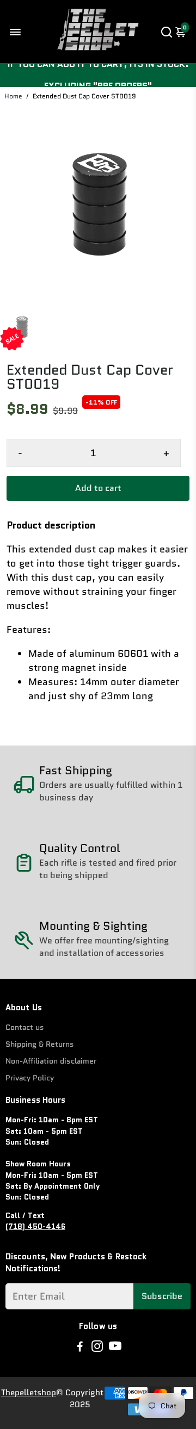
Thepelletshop (28, 1393)
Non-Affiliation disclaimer (50, 1061)
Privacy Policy (29, 1078)
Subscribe (162, 1296)
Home (13, 96)
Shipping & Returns (39, 1044)
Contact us (24, 1027)
